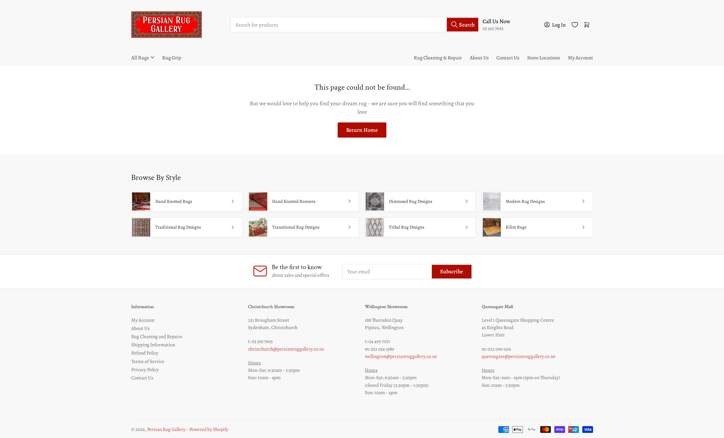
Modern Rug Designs (525, 201)
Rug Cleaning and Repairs (156, 336)
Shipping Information (153, 344)
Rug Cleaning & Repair (438, 57)
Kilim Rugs (516, 227)
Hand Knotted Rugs (173, 201)
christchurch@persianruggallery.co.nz (286, 348)
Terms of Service (147, 361)
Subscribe (451, 271)
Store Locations (543, 57)
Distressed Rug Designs (410, 201)
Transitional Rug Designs (295, 227)
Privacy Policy (145, 369)
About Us (479, 57)
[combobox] (354, 24)
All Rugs (140, 57)
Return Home (362, 130)
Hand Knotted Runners (293, 201)
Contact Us (507, 57)
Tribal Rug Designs (406, 227)
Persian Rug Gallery (166, 429)
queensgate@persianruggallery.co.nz (518, 356)
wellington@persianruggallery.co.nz (401, 356)
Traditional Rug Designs (178, 227)
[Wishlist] (575, 25)
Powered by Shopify (209, 429)
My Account (580, 57)
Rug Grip (171, 57)
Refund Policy (144, 352)
